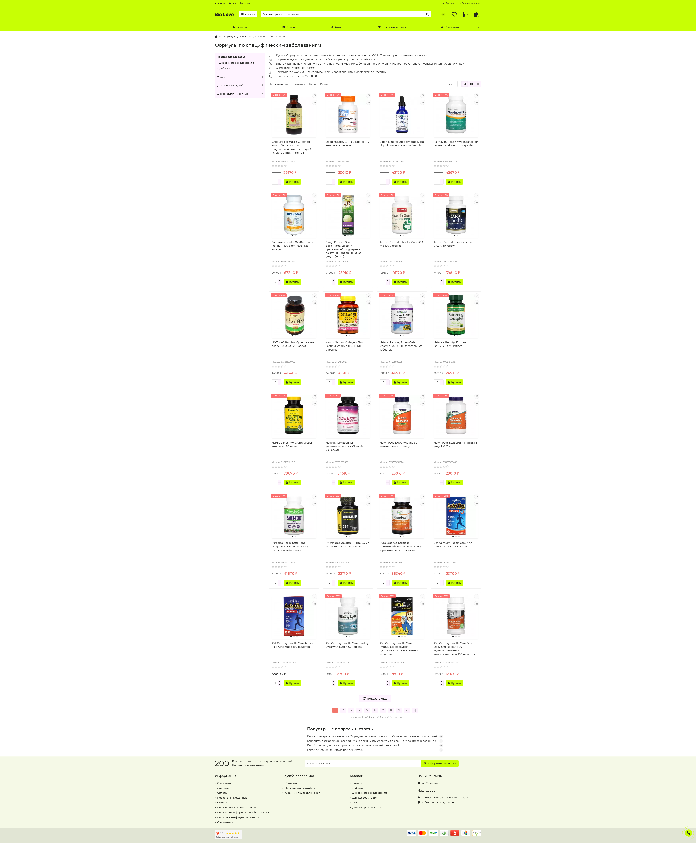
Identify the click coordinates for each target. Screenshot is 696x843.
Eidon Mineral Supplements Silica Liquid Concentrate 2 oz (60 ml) (402, 143)
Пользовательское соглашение (237, 807)
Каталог (250, 14)
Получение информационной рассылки (243, 812)
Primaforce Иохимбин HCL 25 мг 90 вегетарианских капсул (347, 544)
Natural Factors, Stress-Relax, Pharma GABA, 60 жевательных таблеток (401, 346)
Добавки (224, 68)
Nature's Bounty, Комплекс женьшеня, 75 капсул (451, 344)
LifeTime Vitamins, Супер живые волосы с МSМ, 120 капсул (293, 344)
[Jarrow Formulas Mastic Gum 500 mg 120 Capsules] (402, 215)
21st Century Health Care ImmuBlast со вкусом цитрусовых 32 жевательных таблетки (399, 649)
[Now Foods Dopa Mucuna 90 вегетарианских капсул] (402, 415)
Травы (221, 77)
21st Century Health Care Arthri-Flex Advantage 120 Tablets (454, 544)
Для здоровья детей (230, 85)
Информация (225, 776)
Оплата (233, 3)
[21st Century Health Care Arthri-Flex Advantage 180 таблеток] (294, 616)
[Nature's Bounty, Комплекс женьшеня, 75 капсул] (456, 315)
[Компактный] (478, 84)
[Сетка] (464, 84)
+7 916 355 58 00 (306, 76)
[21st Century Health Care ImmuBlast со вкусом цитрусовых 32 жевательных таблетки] (402, 616)
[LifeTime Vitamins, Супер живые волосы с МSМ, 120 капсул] (294, 315)
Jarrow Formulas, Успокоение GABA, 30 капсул (453, 243)
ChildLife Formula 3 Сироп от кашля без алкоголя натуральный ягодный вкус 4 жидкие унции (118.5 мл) (291, 147)
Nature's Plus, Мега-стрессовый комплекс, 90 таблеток (293, 444)
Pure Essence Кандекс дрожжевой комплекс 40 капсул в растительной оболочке (401, 546)
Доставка (220, 3)
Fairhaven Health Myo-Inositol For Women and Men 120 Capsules (456, 143)
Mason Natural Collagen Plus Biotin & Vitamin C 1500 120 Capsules (344, 346)
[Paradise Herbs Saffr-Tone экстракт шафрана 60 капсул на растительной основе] (294, 516)
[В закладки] (314, 95)
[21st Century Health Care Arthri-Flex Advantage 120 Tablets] (456, 516)
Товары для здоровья (234, 36)
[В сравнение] (314, 102)
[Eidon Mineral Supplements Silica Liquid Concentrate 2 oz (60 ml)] (402, 114)
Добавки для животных (233, 93)
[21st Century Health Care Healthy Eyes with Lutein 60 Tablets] (348, 616)
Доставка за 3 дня (394, 27)
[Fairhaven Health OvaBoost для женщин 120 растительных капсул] (294, 215)
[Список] (471, 84)
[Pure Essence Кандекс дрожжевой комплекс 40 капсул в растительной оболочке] (402, 516)
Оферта (222, 802)
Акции (339, 27)
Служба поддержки (298, 776)
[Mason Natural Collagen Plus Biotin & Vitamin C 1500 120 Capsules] (348, 315)
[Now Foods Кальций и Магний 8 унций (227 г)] (456, 415)
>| (415, 710)
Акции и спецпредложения (302, 792)
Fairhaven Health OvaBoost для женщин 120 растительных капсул (292, 245)
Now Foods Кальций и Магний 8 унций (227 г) (455, 444)
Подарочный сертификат (301, 787)
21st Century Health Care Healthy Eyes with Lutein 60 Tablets (347, 645)
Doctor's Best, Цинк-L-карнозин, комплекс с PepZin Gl (347, 143)
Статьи (291, 27)
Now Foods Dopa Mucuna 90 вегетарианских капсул (398, 444)
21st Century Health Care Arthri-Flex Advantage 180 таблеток (292, 645)
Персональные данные (232, 797)
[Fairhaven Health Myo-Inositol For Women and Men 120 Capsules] (456, 114)
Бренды (242, 27)
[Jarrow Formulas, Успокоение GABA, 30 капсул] (456, 215)
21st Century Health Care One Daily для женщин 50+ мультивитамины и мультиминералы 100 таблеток (454, 649)
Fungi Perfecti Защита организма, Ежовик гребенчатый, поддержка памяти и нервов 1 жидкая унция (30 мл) (343, 249)
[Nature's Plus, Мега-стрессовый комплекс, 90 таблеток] (294, 415)
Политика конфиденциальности (238, 817)
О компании (453, 27)
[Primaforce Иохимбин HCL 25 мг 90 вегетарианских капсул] (348, 516)
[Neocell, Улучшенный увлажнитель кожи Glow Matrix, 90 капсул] (348, 415)
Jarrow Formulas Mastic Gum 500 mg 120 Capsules (401, 243)
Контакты (245, 3)
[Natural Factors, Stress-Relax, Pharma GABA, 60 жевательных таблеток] (402, 315)
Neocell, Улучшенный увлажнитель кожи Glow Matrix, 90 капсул (347, 446)
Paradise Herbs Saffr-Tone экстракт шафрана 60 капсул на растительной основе (293, 546)
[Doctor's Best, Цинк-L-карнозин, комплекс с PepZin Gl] (348, 114)
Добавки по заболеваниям (268, 36)
